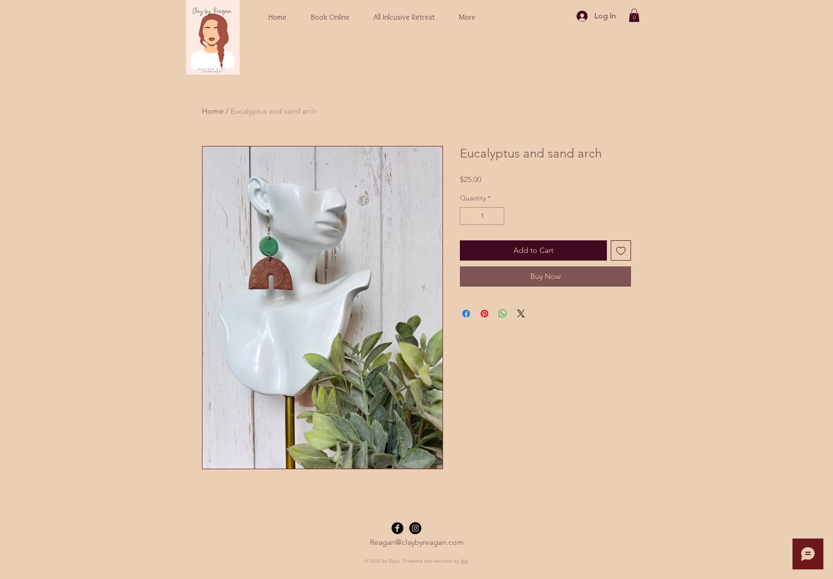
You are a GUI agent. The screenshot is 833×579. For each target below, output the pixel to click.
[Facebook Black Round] (397, 528)
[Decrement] (467, 216)
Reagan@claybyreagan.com (417, 542)
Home (213, 111)
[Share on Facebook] (466, 313)
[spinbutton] (482, 216)
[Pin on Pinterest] (484, 313)
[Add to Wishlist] (621, 250)
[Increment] (497, 216)
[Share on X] (521, 313)
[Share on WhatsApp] (503, 313)
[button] (634, 15)
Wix (464, 561)
